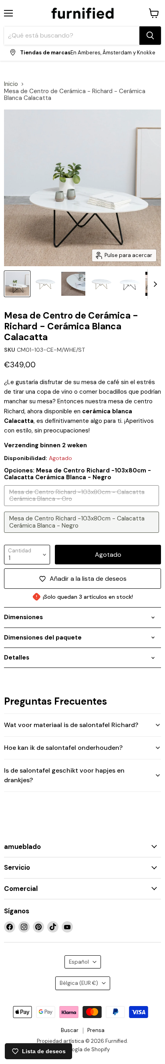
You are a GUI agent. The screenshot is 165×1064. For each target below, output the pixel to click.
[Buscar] (150, 35)
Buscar (69, 1030)
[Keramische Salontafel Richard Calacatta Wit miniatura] (73, 284)
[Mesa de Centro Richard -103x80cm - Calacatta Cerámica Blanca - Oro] (82, 508)
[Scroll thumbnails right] (153, 284)
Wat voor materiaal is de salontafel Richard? (71, 725)
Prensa (96, 1030)
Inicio (11, 84)
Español (79, 961)
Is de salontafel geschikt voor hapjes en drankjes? (64, 775)
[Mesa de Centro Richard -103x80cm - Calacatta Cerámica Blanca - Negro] (82, 535)
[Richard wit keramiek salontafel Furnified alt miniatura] (17, 284)
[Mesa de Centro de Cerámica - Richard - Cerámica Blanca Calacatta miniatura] (45, 284)
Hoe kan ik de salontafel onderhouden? (63, 747)
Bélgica (79, 983)
